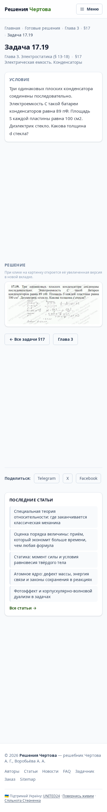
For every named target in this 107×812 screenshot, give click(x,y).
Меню (93, 9)
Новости (50, 771)
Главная (12, 28)
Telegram (47, 478)
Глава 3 (72, 28)
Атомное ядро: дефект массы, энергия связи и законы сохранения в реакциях (53, 576)
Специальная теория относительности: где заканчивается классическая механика (50, 517)
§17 (87, 28)
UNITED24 (51, 796)
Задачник (84, 771)
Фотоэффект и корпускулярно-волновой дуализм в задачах (53, 593)
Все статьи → (23, 608)
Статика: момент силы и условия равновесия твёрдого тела (46, 559)
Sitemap (28, 779)
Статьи (31, 771)
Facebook (88, 478)
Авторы (12, 771)
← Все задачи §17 (27, 339)
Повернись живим (78, 796)
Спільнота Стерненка (23, 800)
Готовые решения (42, 28)
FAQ (67, 771)
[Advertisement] (53, 202)
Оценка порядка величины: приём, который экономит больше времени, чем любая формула (50, 539)
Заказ (10, 779)
